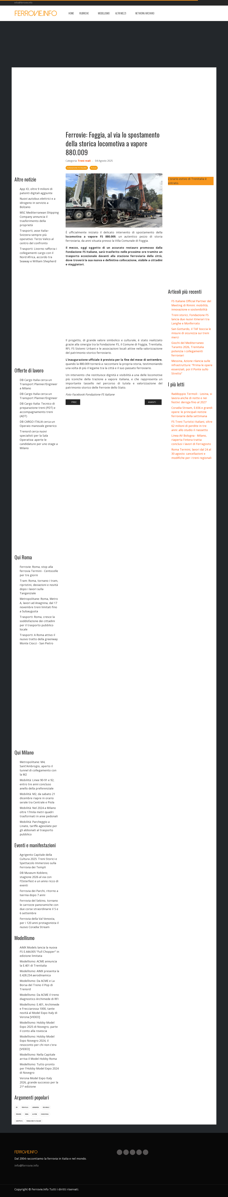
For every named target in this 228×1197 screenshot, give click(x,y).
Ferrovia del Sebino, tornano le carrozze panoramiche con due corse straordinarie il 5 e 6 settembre (39, 907)
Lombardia (35, 1107)
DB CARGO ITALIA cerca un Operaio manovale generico (38, 424)
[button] (86, 13)
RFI (17, 1107)
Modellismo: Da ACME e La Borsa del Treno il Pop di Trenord (37, 985)
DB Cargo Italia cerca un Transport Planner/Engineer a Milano (38, 384)
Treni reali (84, 160)
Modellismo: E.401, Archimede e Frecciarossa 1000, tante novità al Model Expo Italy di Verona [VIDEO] (39, 1011)
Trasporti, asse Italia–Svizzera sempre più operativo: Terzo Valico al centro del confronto (37, 237)
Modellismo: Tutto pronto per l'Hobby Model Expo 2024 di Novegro (39, 1068)
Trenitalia (25, 1107)
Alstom (34, 1114)
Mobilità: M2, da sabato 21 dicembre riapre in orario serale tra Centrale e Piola (37, 798)
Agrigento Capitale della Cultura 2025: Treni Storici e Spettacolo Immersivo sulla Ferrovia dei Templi (38, 861)
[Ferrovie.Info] (35, 13)
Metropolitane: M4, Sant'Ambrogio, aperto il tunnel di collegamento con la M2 (38, 768)
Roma (26, 1114)
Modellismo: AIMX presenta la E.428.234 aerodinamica (39, 973)
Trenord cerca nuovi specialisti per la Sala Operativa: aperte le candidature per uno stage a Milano (39, 439)
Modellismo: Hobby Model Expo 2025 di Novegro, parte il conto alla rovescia (39, 1027)
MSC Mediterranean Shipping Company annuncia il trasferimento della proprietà (39, 219)
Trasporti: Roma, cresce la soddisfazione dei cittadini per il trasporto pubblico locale (37, 623)
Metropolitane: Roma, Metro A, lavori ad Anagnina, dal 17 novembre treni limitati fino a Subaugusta (39, 605)
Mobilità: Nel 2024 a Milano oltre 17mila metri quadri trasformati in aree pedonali (39, 812)
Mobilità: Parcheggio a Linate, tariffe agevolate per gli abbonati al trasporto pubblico (38, 828)
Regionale (46, 1107)
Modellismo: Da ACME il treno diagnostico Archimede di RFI (39, 997)
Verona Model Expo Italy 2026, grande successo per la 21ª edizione (39, 1082)
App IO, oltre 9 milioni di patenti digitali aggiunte (36, 191)
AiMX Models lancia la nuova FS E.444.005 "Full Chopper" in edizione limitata (39, 952)
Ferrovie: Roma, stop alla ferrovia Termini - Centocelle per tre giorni (39, 571)
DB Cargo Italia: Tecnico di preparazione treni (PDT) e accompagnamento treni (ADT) (37, 410)
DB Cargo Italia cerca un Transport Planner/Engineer (38, 396)
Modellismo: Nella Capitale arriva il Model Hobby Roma (38, 1057)
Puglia (93, 168)
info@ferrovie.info (23, 2)
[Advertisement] (188, 13)
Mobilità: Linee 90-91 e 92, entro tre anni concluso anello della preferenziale (37, 784)
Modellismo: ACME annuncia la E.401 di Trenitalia (38, 963)
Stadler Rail (45, 1114)
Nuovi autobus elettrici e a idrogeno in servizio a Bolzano (37, 203)
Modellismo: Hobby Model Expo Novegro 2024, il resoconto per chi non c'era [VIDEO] (38, 1043)
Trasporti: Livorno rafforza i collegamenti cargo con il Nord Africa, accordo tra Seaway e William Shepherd (38, 255)
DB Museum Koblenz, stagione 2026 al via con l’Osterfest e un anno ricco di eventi (39, 879)
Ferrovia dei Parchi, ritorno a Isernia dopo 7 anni (39, 893)
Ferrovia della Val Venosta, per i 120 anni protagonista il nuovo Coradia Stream (39, 923)
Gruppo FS (19, 1121)
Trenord (18, 1114)
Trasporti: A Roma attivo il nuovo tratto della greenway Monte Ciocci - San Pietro (39, 639)
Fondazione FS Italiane (33, 1121)
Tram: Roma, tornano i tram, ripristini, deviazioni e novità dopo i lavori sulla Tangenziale (39, 587)
